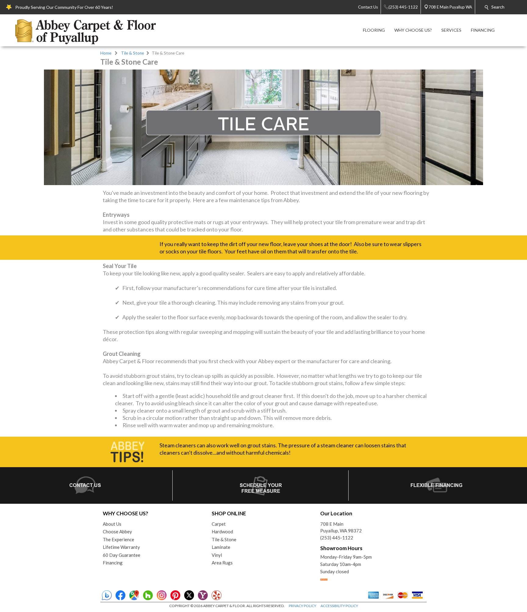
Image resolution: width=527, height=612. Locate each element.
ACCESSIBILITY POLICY (339, 605)
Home (105, 53)
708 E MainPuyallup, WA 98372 (341, 527)
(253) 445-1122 (336, 537)
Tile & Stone (132, 53)
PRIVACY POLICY (302, 605)
